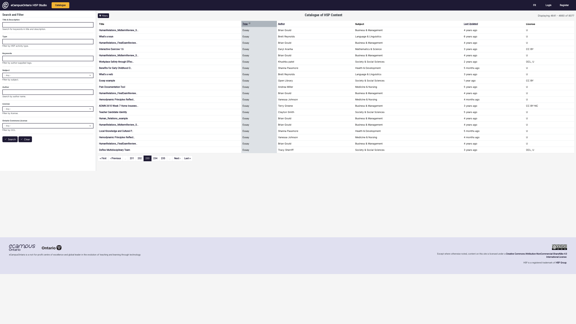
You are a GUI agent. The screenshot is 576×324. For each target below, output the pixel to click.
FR (534, 5)
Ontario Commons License (14, 121)
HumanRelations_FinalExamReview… (118, 42)
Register (564, 5)
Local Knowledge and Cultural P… (116, 131)
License (6, 104)
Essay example (107, 80)
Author (281, 23)
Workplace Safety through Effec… (116, 61)
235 (163, 158)
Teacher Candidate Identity (113, 112)
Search (12, 139)
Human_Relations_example (113, 118)
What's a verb (106, 74)
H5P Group (561, 262)
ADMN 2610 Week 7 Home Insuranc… (118, 105)
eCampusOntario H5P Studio (29, 5)
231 (132, 158)
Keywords (7, 53)
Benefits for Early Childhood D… (115, 68)
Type (246, 23)
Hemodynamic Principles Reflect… (117, 99)
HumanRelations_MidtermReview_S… (118, 30)
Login (548, 5)
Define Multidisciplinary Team (114, 149)
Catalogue (60, 5)
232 (140, 158)
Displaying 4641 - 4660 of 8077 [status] (556, 15)
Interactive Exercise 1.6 (111, 49)
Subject (6, 70)
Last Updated (471, 23)
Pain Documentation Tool (112, 87)
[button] (103, 15)
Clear (27, 139)
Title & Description (11, 20)
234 (155, 158)
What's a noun (106, 36)
